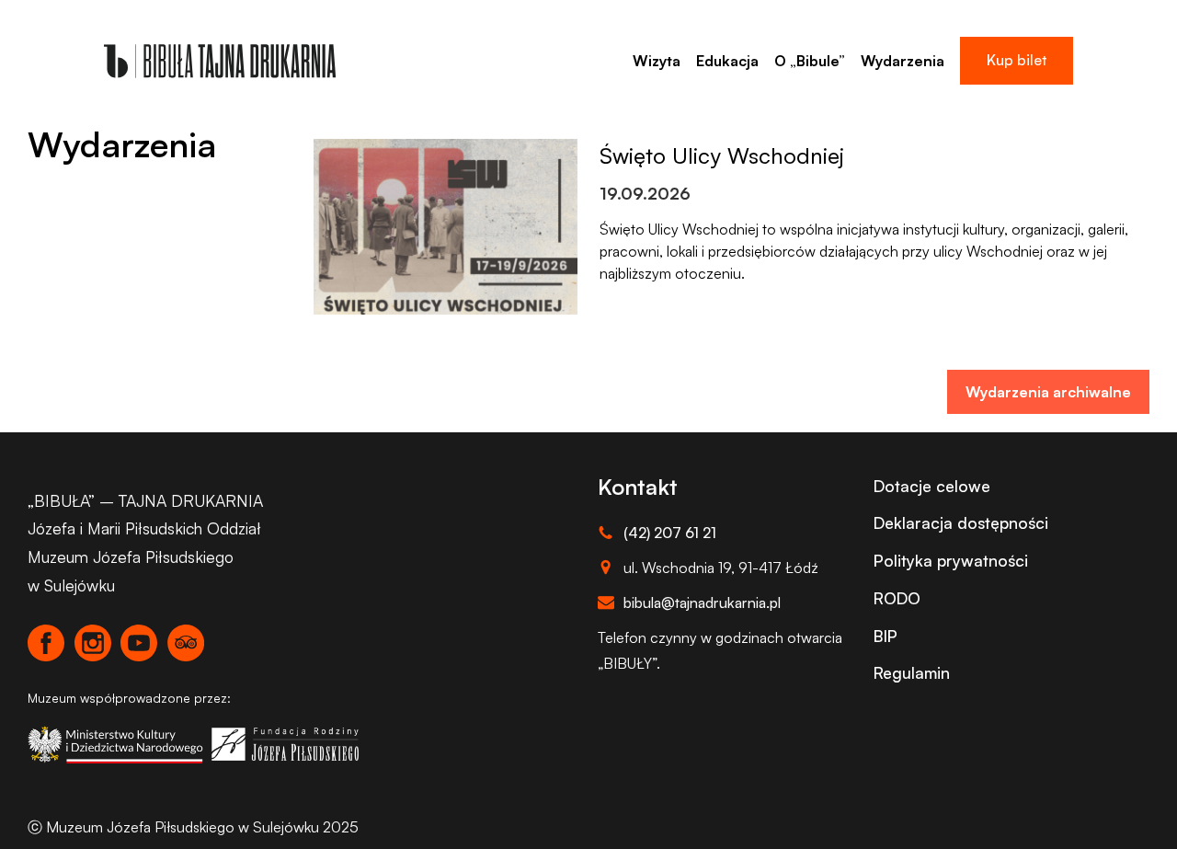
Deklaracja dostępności (961, 522)
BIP (885, 635)
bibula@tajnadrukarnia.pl (702, 602)
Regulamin (912, 672)
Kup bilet (1016, 60)
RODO (897, 598)
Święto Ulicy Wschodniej (722, 155)
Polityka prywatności (951, 560)
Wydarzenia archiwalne (1048, 392)
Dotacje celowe (932, 486)
